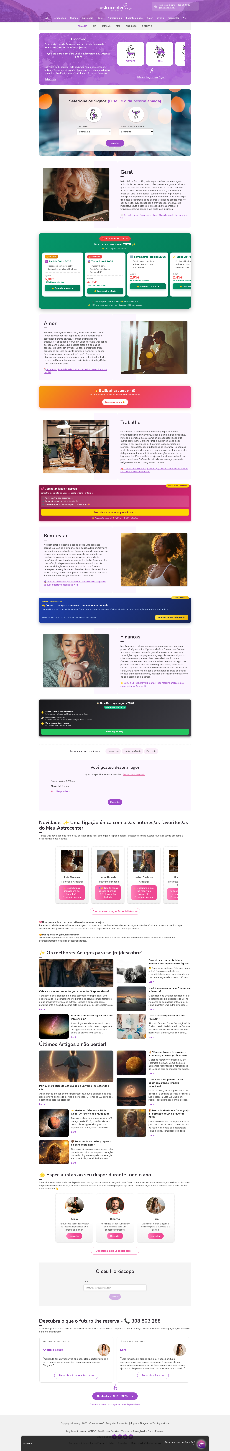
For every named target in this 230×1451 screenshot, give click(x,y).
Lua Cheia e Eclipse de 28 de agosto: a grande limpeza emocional (165, 1083)
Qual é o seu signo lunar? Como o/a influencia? (169, 989)
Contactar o (113, 1396)
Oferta (160, 18)
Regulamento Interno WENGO (81, 1431)
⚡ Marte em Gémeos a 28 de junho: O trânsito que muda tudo (90, 1112)
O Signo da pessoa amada (131, 126)
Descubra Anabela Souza (74, 1375)
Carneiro (130, 60)
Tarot (100, 18)
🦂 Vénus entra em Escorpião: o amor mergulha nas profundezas (167, 1053)
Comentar (115, 802)
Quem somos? (96, 1423)
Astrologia (87, 18)
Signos (74, 18)
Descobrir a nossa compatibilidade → (115, 512)
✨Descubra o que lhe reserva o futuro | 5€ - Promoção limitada (144, 892)
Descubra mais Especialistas (113, 1250)
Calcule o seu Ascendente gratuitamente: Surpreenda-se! (74, 991)
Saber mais (50, 79)
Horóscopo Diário (132, 751)
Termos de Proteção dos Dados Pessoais (142, 1431)
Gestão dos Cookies (108, 1431)
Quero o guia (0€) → (115, 731)
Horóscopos (59, 18)
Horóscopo (113, 751)
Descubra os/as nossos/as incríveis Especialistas (115, 1404)
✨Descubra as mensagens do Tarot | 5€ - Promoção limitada (72, 892)
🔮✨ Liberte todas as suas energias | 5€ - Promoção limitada (108, 892)
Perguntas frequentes (117, 1423)
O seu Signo (82, 126)
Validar (115, 143)
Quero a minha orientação (172, 617)
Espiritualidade (134, 18)
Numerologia (115, 18)
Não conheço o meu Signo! (151, 77)
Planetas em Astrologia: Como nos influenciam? (92, 1017)
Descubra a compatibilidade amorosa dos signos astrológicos (168, 962)
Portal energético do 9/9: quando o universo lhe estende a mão (74, 1087)
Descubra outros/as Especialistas (113, 911)
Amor (150, 18)
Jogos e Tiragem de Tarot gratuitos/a (149, 1423)
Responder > (63, 791)
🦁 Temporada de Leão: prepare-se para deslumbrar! (91, 1143)
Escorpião (151, 751)
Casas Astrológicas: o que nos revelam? (166, 1017)
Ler (41, 1009)
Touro (159, 60)
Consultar (173, 18)
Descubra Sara (151, 1375)
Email (87, 1282)
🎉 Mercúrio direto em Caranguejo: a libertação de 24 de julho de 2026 (169, 1114)
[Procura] (184, 18)
